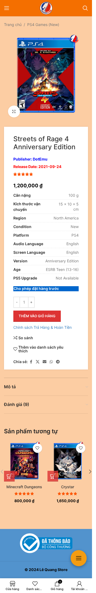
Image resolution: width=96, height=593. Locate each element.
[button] (9, 472)
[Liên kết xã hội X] (37, 357)
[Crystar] (67, 457)
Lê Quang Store (53, 569)
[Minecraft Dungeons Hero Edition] (24, 457)
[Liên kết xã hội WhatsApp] (51, 357)
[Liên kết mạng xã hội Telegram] (57, 357)
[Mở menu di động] (6, 8)
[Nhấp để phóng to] (14, 108)
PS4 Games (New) (43, 24)
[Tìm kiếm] (85, 8)
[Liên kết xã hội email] (44, 357)
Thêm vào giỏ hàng (37, 312)
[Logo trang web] (46, 7)
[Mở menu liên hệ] (79, 558)
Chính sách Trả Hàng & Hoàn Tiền (42, 323)
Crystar (67, 482)
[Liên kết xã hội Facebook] (31, 357)
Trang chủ (13, 24)
